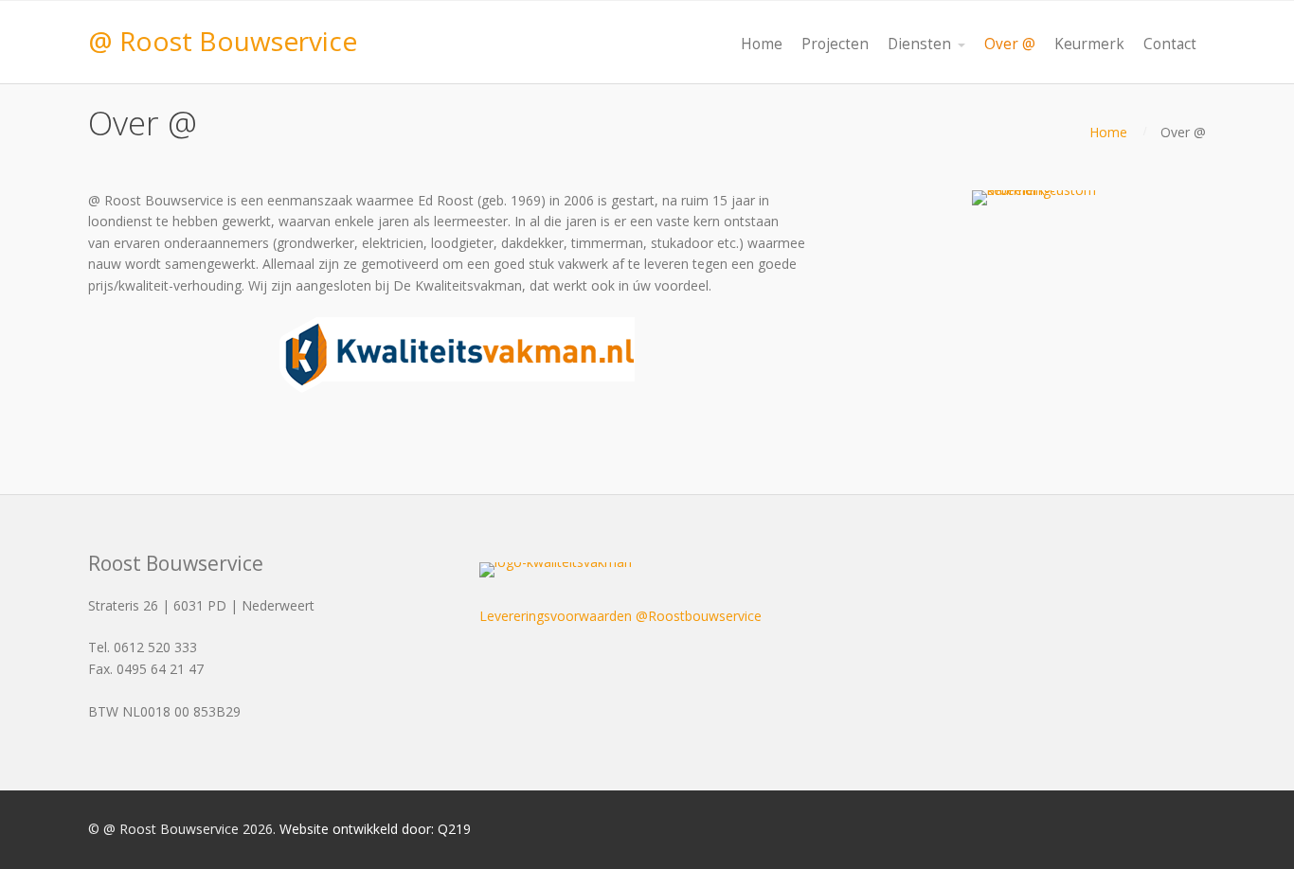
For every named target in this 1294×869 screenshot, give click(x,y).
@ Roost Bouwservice (222, 41)
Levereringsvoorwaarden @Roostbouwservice (620, 616)
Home (1108, 132)
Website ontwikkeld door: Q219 (375, 829)
